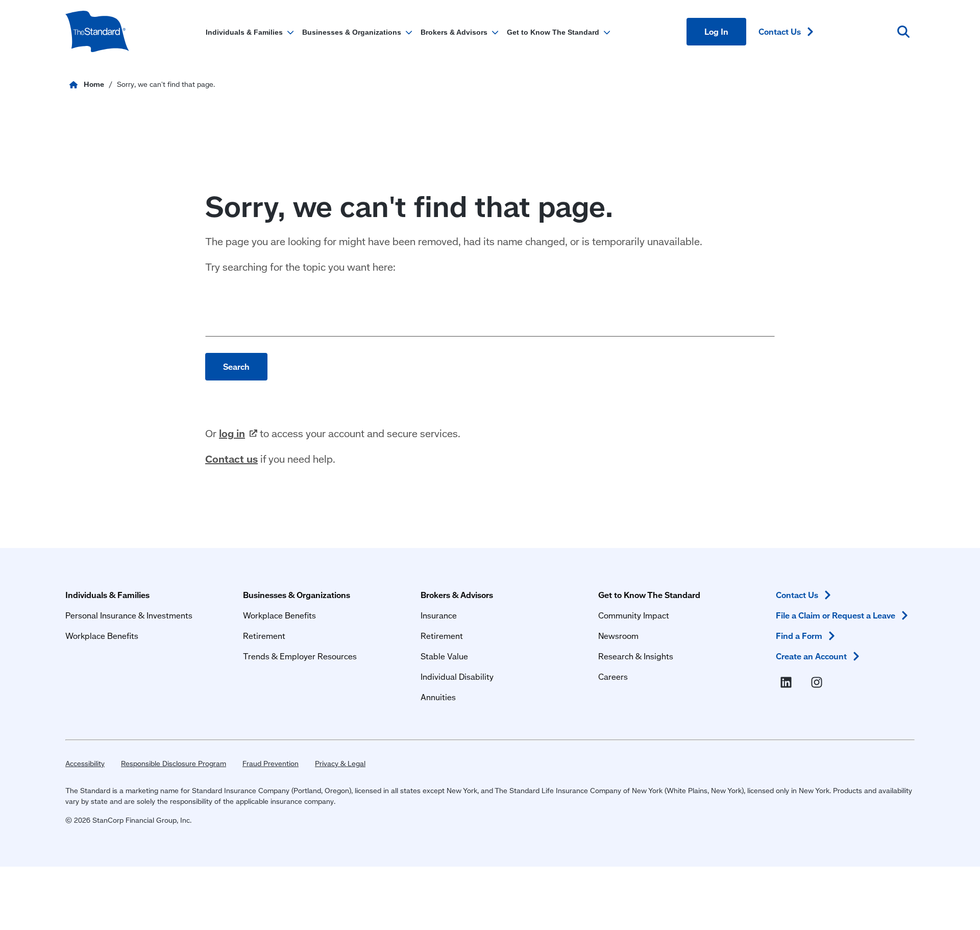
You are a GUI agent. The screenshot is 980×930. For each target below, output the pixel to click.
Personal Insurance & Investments (128, 615)
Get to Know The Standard (649, 594)
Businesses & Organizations (296, 594)
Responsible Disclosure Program (173, 763)
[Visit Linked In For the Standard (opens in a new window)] (788, 683)
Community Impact (633, 615)
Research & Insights (635, 656)
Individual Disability (457, 676)
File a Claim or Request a (835, 615)
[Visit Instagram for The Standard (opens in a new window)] (818, 683)
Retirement (264, 635)
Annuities (438, 696)
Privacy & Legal (340, 763)
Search (236, 366)
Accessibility (85, 763)
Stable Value (444, 656)
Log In (716, 31)
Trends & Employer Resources (300, 656)
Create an (811, 656)
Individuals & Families (107, 594)
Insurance (439, 615)
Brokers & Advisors (457, 594)
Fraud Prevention (270, 763)
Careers (613, 676)
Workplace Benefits (101, 635)
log (232, 433)
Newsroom (618, 635)
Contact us (231, 458)
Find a (799, 635)
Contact (779, 31)
